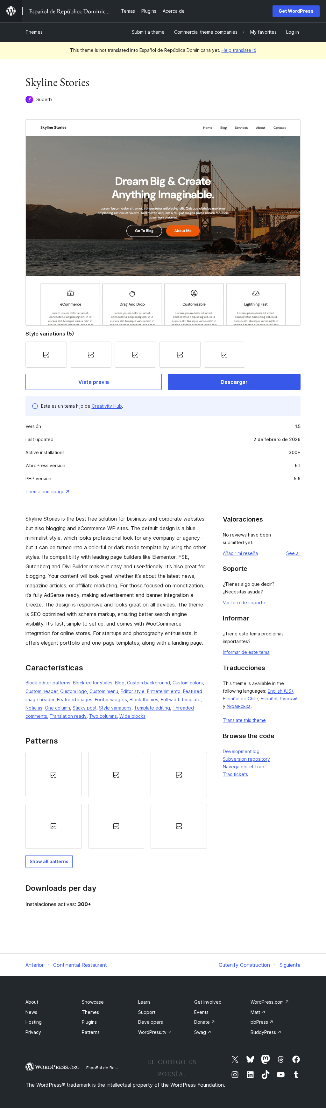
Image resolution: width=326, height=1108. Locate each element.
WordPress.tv (155, 1032)
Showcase (93, 1002)
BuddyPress (266, 1032)
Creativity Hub (107, 406)
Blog (119, 682)
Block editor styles (92, 682)
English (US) (280, 691)
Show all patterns (49, 861)
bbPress (262, 1022)
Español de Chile (240, 698)
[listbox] (116, 800)
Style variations (115, 707)
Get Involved (208, 1002)
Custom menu (103, 691)
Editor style (133, 691)
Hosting (33, 1022)
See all (293, 553)
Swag (202, 1032)
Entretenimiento (164, 691)
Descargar (234, 382)
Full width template (181, 699)
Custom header (41, 691)
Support (146, 1012)
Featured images (74, 699)
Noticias (33, 707)
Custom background (148, 682)
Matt (258, 1012)
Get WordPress (296, 11)
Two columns (103, 716)
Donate (204, 1022)
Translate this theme (244, 720)
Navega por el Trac (243, 766)
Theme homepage (45, 491)
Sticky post (84, 707)
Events (201, 1012)
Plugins (89, 1022)
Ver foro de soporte (244, 602)
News (31, 1012)
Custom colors (188, 682)
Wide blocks (132, 716)
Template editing (152, 707)
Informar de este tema (246, 652)
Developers (150, 1022)
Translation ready (68, 716)
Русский (289, 698)
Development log (241, 751)
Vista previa (93, 382)
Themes (34, 32)
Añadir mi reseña (240, 553)
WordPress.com (270, 1002)
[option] (53, 774)
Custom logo (73, 691)
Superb (44, 99)
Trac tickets (235, 774)
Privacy (33, 1032)
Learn (144, 1002)
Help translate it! (239, 50)
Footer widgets (111, 699)
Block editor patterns (47, 682)
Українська (239, 706)
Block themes (144, 699)
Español (269, 698)
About (31, 1002)
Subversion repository (246, 759)
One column (57, 707)
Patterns (91, 1032)
